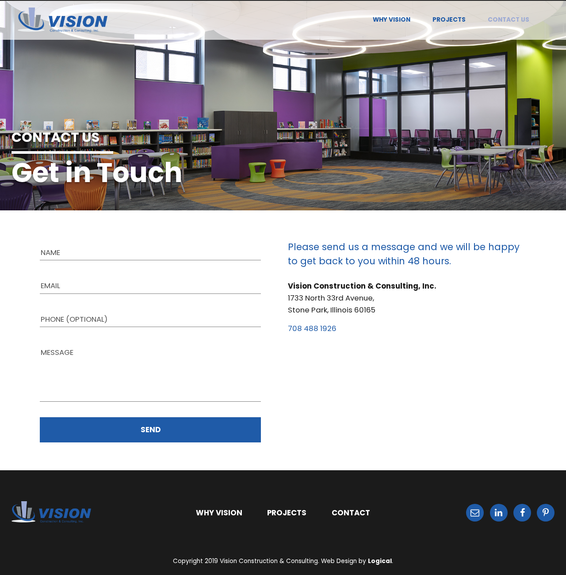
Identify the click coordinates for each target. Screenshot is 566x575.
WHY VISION (391, 19)
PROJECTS (449, 19)
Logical (380, 561)
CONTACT (351, 512)
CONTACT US (508, 19)
